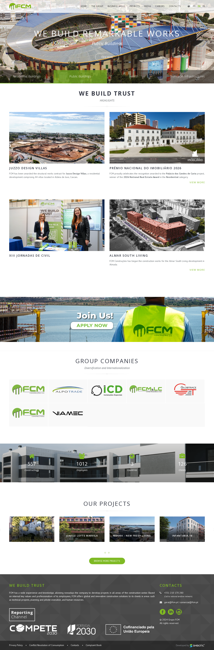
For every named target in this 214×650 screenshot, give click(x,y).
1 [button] (105, 552)
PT (194, 6)
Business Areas (116, 6)
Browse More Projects (107, 561)
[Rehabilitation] (182, 529)
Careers (160, 6)
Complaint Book (93, 645)
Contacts (175, 6)
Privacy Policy (16, 645)
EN (199, 6)
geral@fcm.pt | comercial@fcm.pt (181, 602)
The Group (97, 6)
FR (204, 6)
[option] (32, 531)
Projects (135, 6)
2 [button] (109, 552)
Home (84, 6)
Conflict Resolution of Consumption (46, 645)
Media (147, 6)
